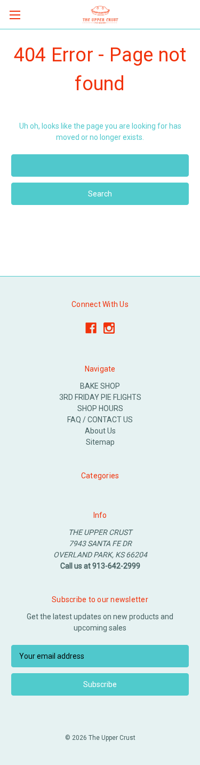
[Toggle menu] (14, 14)
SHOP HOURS (100, 408)
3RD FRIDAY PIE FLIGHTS (100, 397)
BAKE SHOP (100, 386)
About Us (100, 431)
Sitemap (100, 442)
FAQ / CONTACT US (100, 419)
